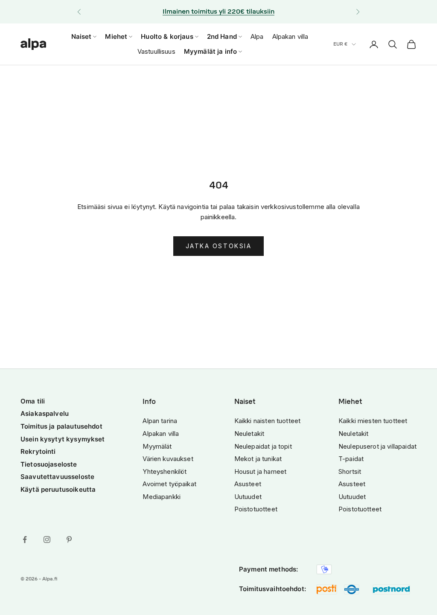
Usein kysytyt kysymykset (62, 439)
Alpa (257, 36)
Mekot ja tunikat (258, 459)
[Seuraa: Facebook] (24, 539)
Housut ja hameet (260, 471)
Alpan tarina (160, 421)
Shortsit (349, 471)
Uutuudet (248, 497)
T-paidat (351, 459)
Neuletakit (249, 433)
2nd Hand (222, 36)
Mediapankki (162, 497)
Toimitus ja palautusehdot (61, 426)
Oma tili (32, 401)
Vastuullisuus (156, 51)
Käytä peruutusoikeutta (58, 489)
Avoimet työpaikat (169, 484)
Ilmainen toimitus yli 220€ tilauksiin (218, 11)
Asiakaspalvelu (44, 413)
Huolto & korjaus (167, 36)
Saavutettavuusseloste (57, 477)
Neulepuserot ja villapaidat (377, 446)
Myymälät (157, 446)
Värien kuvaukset (168, 459)
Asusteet (247, 484)
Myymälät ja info (210, 51)
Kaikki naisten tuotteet (267, 421)
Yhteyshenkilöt (164, 471)
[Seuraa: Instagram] (47, 539)
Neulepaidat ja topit (263, 446)
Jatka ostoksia (218, 245)
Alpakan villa (290, 36)
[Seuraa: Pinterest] (69, 539)
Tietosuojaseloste (48, 464)
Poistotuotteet (255, 509)
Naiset (81, 36)
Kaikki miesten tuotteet (372, 421)
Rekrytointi (38, 451)
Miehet (116, 36)
